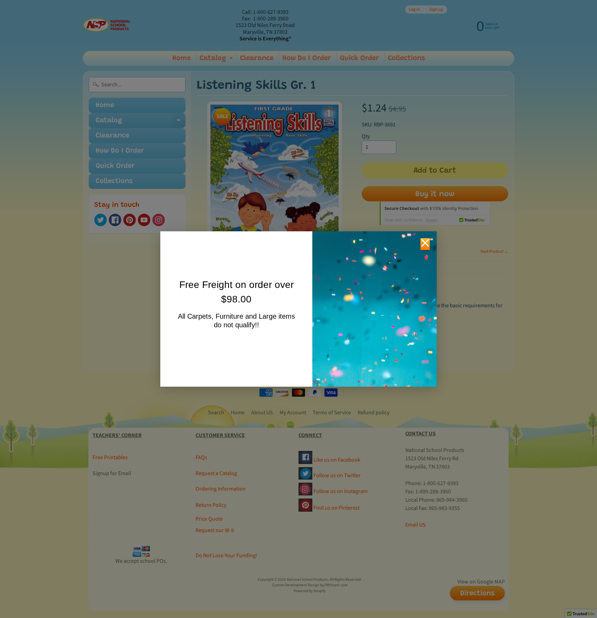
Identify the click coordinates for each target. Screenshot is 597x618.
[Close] (425, 244)
